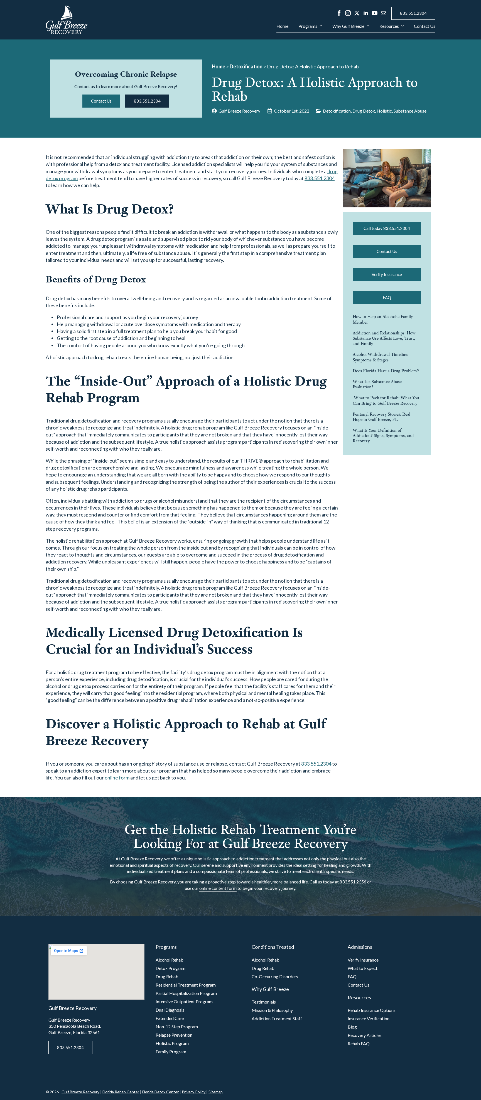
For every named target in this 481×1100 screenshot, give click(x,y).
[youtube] (374, 13)
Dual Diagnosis (170, 1009)
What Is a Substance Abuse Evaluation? (377, 384)
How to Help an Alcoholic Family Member (383, 319)
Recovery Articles (365, 1035)
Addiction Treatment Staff (277, 1018)
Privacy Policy (194, 1091)
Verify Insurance (363, 959)
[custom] (383, 13)
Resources (389, 26)
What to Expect (362, 968)
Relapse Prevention (174, 1034)
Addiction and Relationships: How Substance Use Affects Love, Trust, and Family (384, 338)
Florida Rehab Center (120, 1091)
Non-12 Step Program (177, 1026)
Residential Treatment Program (186, 984)
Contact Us (424, 26)
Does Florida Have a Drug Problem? (386, 370)
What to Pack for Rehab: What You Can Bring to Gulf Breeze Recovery (386, 400)
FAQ (352, 976)
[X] (357, 13)
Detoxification (246, 66)
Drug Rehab (167, 976)
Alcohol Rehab (169, 959)
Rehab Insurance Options (372, 1010)
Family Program (171, 1051)
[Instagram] (348, 13)
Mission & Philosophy (272, 1010)
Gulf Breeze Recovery (80, 1091)
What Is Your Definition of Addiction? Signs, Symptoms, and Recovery (383, 436)
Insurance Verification (368, 1018)
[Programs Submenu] (319, 28)
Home (282, 26)
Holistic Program (172, 1043)
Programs (307, 26)
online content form (218, 888)
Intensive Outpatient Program (184, 1001)
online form (117, 777)
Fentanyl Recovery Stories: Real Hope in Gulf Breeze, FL (381, 416)
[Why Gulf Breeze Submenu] (366, 28)
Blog (352, 1026)
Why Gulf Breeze (348, 26)
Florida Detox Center (160, 1091)
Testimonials (264, 1001)
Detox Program (170, 968)
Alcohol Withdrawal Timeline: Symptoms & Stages (380, 357)
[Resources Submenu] (401, 28)
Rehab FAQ (359, 1043)
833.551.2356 (353, 881)
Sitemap (215, 1091)
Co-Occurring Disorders (275, 976)
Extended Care (170, 1018)
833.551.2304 (320, 178)
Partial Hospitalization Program (186, 993)
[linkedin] (366, 13)
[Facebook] (339, 13)
